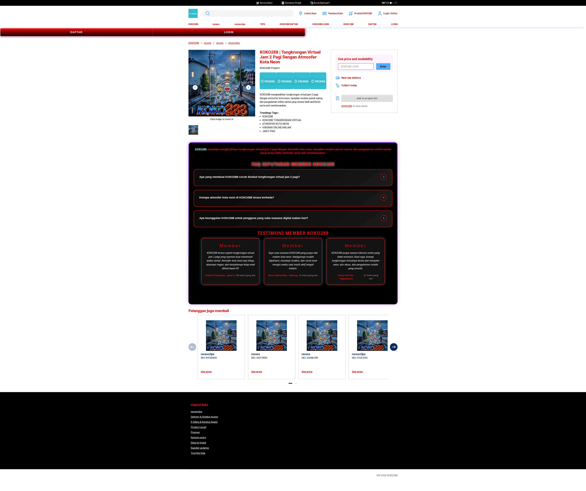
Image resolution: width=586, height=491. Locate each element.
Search (207, 13)
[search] (248, 13)
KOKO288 (193, 24)
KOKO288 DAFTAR (289, 24)
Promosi (195, 432)
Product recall (198, 427)
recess (216, 24)
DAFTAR (372, 24)
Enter (383, 66)
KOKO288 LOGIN (321, 24)
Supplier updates (200, 448)
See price (206, 371)
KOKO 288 (348, 24)
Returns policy (198, 437)
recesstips (239, 24)
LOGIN (394, 24)
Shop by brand (198, 442)
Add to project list (367, 98)
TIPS (262, 24)
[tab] (290, 383)
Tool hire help (198, 453)
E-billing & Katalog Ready (204, 422)
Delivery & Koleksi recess (204, 416)
